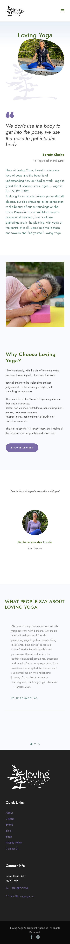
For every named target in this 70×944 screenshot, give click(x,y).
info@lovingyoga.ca (21, 896)
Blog (8, 831)
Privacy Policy (14, 843)
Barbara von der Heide (35, 542)
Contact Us (12, 848)
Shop (9, 837)
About (9, 813)
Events (9, 825)
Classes (10, 819)
